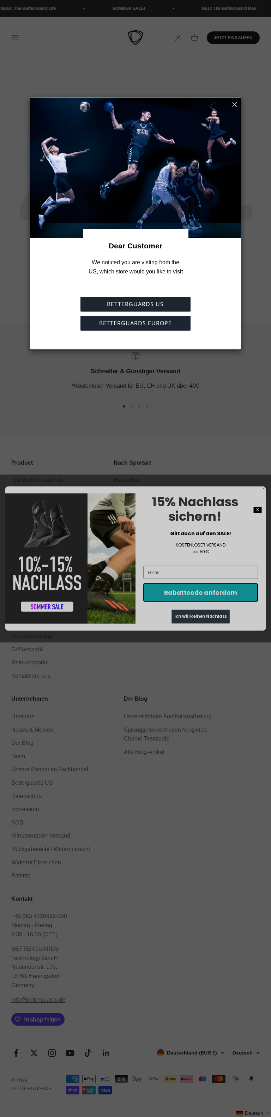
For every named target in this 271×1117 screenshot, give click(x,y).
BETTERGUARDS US (135, 304)
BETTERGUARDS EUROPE (135, 323)
